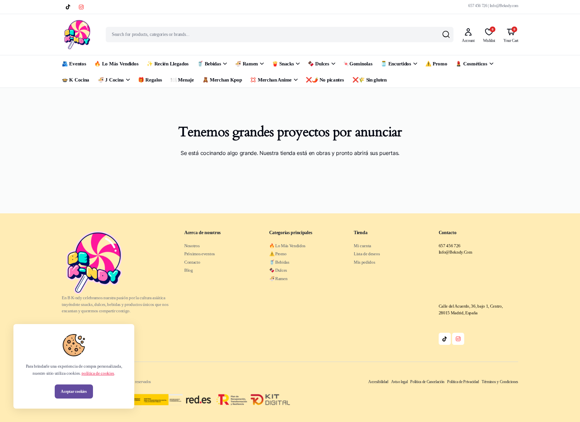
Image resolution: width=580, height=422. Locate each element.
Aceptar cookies (74, 391)
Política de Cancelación (427, 381)
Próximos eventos (199, 253)
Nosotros (191, 245)
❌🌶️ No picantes (325, 80)
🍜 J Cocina (111, 80)
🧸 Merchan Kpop (222, 80)
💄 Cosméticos (471, 63)
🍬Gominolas (357, 63)
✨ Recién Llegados (168, 63)
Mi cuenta (362, 245)
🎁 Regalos (150, 80)
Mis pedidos (364, 262)
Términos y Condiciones (500, 381)
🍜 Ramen (246, 63)
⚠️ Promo (436, 63)
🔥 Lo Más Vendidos (116, 63)
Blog (188, 270)
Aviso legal (399, 381)
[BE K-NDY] (77, 34)
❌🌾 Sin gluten (369, 80)
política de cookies (98, 373)
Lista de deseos (367, 253)
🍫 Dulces (318, 63)
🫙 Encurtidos (396, 63)
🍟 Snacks (283, 63)
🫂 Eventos (74, 63)
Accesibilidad (378, 381)
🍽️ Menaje (182, 80)
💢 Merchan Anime (271, 80)
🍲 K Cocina (75, 80)
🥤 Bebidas (209, 63)
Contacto (192, 262)
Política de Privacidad (463, 381)
